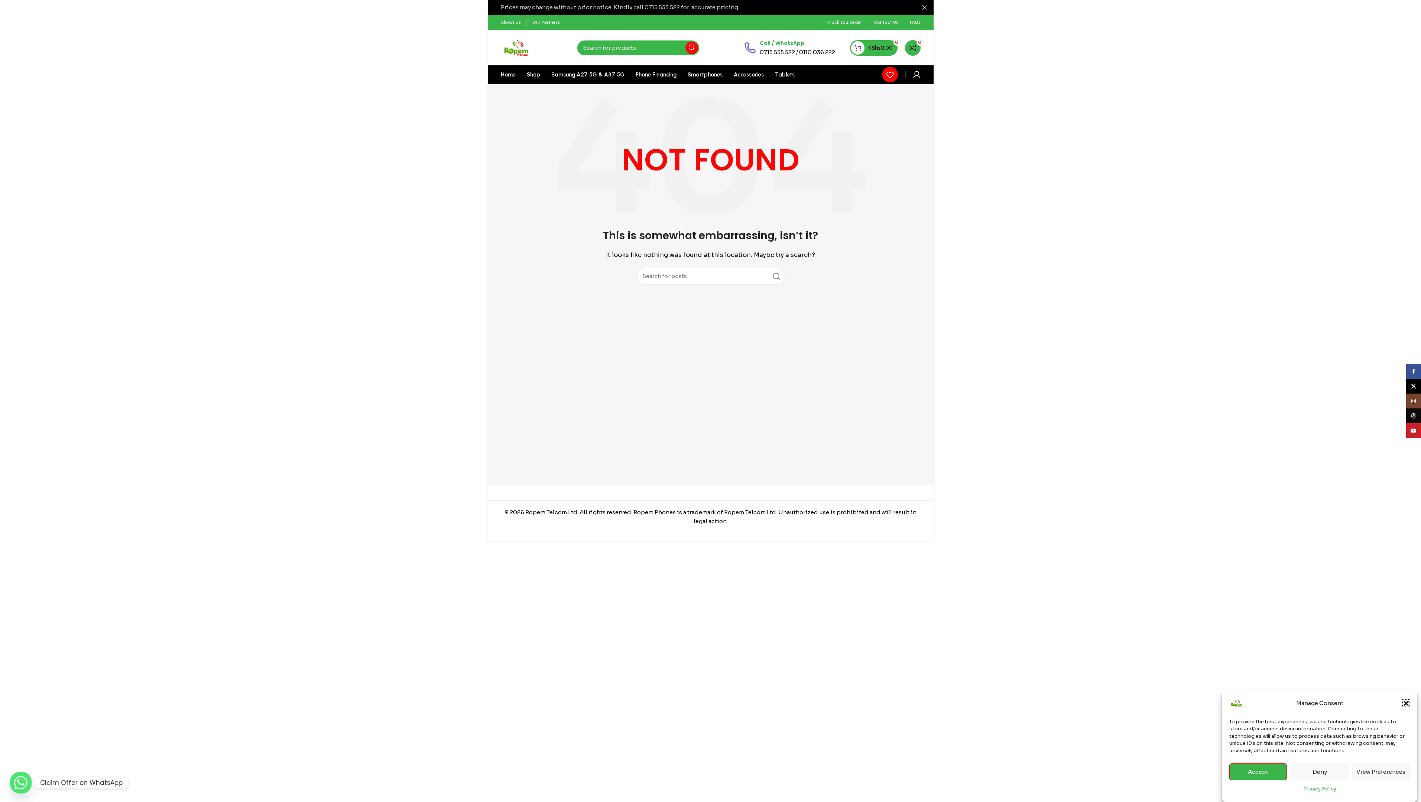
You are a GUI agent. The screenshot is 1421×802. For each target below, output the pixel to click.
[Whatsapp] (21, 783)
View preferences (1380, 771)
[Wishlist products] (890, 74)
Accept (1258, 771)
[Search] (691, 48)
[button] (1406, 703)
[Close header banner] (924, 7)
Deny (1320, 771)
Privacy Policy (1319, 788)
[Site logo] (516, 47)
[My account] (916, 74)
